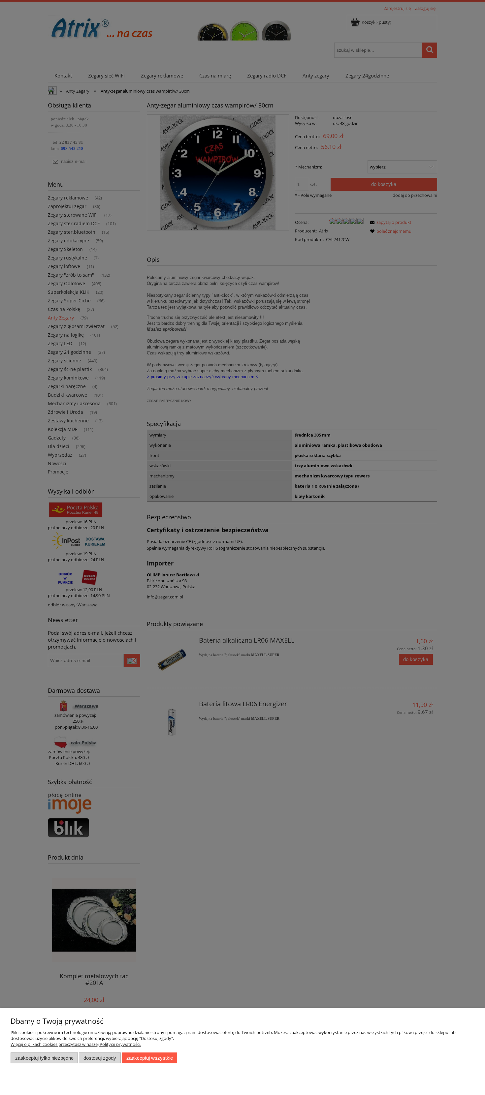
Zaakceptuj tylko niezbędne (44, 1058)
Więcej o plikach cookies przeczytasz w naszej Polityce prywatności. (76, 1044)
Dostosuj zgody (99, 1058)
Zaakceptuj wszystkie (149, 1058)
